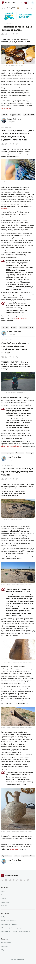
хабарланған (14, 849)
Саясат (3, 895)
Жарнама (4, 950)
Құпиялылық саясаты (8, 920)
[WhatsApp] (6, 34)
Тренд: (3, 8)
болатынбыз (5, 108)
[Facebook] (13, 34)
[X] (17, 34)
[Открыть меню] (32, 2)
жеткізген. (5, 209)
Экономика (5, 902)
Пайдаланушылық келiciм (9, 917)
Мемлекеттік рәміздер (9, 924)
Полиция (30, 453)
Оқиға (3, 891)
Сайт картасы (6, 943)
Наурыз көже (15, 115)
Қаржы (4, 115)
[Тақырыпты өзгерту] (27, 2)
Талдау (3, 898)
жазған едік (5, 841)
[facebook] (13, 880)
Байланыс (4, 946)
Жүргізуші (20, 453)
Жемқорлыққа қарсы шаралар (11, 928)
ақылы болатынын (20, 318)
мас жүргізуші (7, 453)
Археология (6, 856)
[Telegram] (10, 34)
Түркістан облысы (26, 327)
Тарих (16, 856)
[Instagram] (2, 34)
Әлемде (4, 906)
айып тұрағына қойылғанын (11, 446)
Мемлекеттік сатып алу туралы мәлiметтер (16, 931)
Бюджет (5, 327)
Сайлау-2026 (11, 8)
